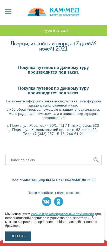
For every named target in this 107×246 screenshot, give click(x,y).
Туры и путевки (56, 30)
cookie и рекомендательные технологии (62, 214)
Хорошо (18, 236)
